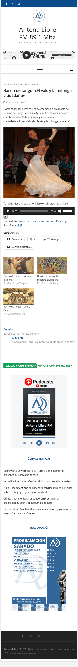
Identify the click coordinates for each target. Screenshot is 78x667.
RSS (19, 225)
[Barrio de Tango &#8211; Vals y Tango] (18, 296)
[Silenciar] (59, 211)
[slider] (68, 210)
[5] (42, 607)
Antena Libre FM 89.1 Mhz (37, 33)
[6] (55, 607)
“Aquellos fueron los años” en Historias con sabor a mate (36, 481)
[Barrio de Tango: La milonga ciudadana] (52, 265)
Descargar (62, 221)
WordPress (69, 649)
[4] (29, 607)
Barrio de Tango (13, 84)
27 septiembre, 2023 (15, 102)
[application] (39, 211)
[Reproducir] (8, 211)
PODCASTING (32, 84)
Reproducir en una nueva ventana (34, 221)
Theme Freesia (55, 649)
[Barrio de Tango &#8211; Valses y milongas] (18, 265)
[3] (16, 607)
